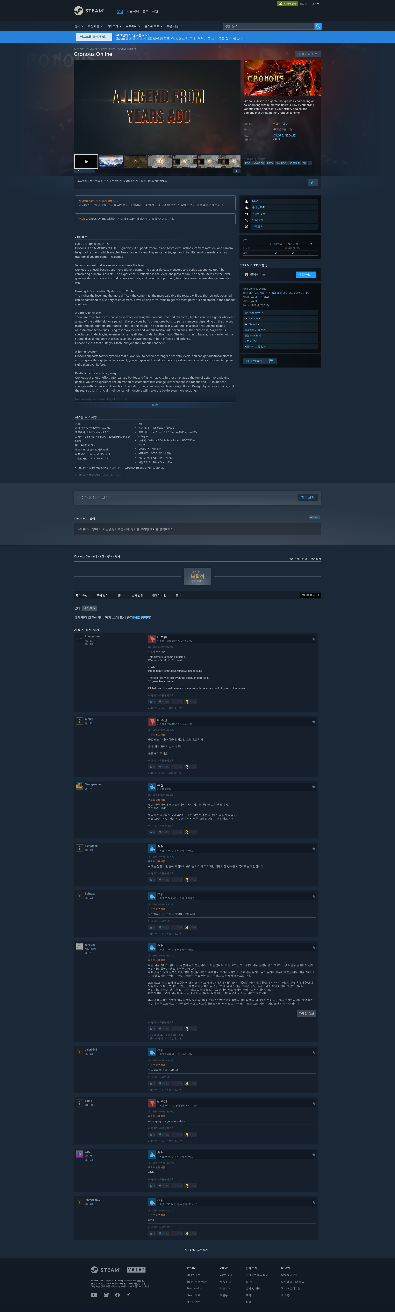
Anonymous (92, 636)
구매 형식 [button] (102, 595)
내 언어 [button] (88, 608)
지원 (155, 11)
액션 (251, 292)
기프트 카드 (193, 1302)
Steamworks (193, 1288)
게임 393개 (90, 949)
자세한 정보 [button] (306, 1013)
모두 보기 (314, 517)
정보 (145, 11)
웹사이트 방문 (252, 312)
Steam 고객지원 (290, 1288)
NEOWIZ (290, 135)
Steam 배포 (193, 1295)
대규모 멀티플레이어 (291, 292)
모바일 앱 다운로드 (292, 1281)
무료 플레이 (272, 292)
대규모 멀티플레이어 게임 (101, 48)
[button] (79, 26)
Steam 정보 (193, 1274)
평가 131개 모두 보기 (196, 1249)
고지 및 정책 (253, 1288)
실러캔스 (90, 719)
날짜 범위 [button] (137, 595)
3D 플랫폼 (294, 163)
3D (304, 163)
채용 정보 (225, 1281)
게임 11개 (90, 640)
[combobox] (269, 26)
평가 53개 (90, 952)
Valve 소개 (226, 1274)
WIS (87, 1152)
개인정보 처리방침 (257, 1274)
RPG (247, 163)
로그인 (303, 3)
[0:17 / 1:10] (157, 107)
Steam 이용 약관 (196, 1281)
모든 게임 (79, 48)
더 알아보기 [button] (306, 274)
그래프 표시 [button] (308, 595)
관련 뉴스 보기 (252, 335)
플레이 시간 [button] (159, 595)
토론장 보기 (251, 340)
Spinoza (90, 893)
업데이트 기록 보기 (255, 329)
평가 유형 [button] (82, 595)
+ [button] (309, 163)
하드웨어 (225, 1288)
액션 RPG (281, 163)
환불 (248, 1302)
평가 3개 (89, 898)
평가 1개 (89, 1054)
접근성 (250, 1281)
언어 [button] (120, 595)
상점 (120, 11)
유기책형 (90, 944)
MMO (270, 163)
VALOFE (278, 135)
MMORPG (258, 163)
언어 (314, 3)
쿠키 (248, 1295)
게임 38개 (90, 1156)
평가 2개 (89, 644)
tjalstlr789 (91, 1049)
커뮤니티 (132, 11)
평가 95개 (90, 723)
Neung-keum (93, 784)
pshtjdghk (91, 845)
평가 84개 (90, 788)
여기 (153, 529)
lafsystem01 (92, 1199)
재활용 (224, 1295)
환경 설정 (315, 558)
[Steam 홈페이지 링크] (89, 14)
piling (88, 1100)
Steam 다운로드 (290, 1274)
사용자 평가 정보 (297, 558)
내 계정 (285, 1295)
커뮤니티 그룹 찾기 (255, 346)
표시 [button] (178, 595)
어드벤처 (260, 292)
